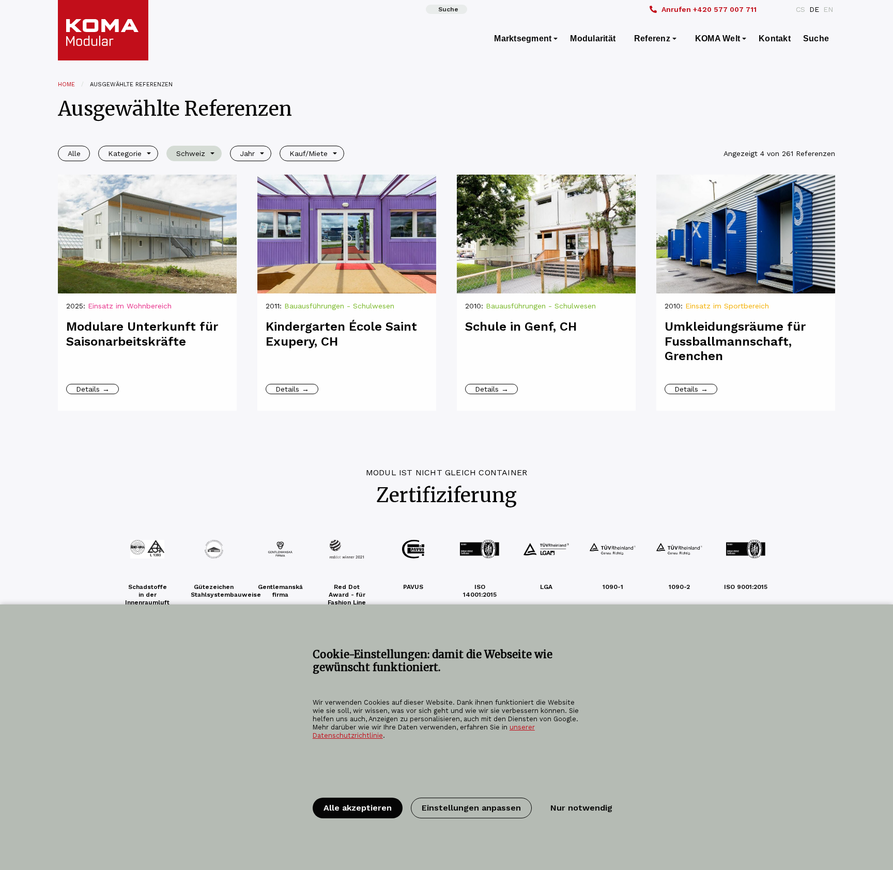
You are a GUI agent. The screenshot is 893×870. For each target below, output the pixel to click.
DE (814, 9)
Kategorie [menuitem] (125, 153)
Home (66, 84)
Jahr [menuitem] (247, 153)
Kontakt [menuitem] (775, 38)
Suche (448, 9)
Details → (93, 389)
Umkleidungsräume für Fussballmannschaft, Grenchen (735, 341)
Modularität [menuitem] (592, 38)
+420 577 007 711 (709, 9)
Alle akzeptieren (358, 808)
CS (800, 9)
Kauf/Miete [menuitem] (308, 153)
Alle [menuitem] (74, 153)
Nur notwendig (581, 808)
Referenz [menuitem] (652, 38)
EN (828, 9)
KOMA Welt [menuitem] (717, 38)
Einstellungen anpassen (471, 808)
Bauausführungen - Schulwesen (339, 306)
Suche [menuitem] (816, 38)
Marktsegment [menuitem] (522, 38)
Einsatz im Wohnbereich (130, 306)
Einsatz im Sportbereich (727, 306)
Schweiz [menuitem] (190, 153)
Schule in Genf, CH (521, 326)
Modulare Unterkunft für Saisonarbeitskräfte (142, 334)
